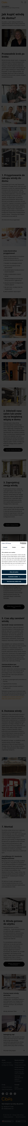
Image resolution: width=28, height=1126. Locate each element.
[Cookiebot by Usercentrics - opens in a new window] (20, 543)
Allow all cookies (14, 572)
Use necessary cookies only (14, 581)
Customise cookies (13, 576)
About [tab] (23, 547)
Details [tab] (14, 547)
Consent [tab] (5, 547)
